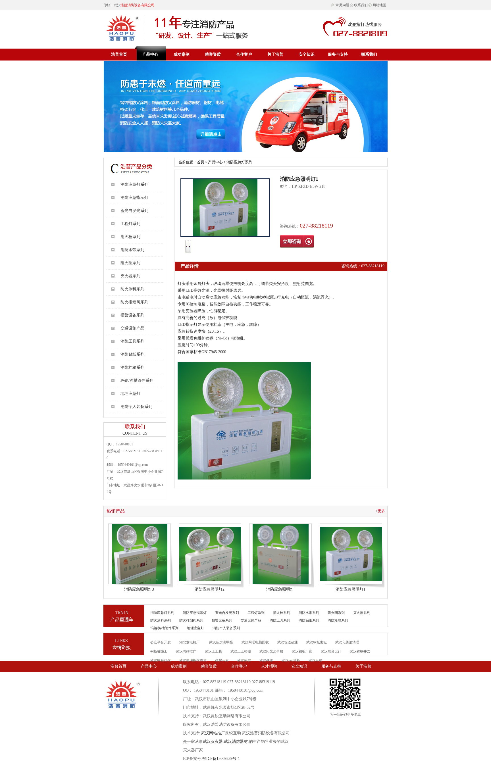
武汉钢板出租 (316, 642)
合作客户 (244, 54)
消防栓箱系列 (132, 367)
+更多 (380, 511)
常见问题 (342, 5)
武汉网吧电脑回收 (255, 642)
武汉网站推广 (186, 651)
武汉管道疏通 (287, 642)
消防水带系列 (132, 250)
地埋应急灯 (130, 393)
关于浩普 (275, 54)
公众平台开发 (160, 642)
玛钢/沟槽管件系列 (136, 380)
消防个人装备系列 (136, 407)
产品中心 (150, 54)
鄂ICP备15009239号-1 (221, 758)
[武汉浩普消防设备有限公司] (178, 26)
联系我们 (361, 5)
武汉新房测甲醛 (221, 642)
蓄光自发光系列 (134, 211)
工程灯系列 (130, 224)
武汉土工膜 (213, 651)
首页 (200, 162)
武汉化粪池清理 (347, 642)
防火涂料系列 (132, 289)
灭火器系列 (130, 276)
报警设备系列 (132, 315)
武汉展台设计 (331, 651)
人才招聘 (269, 666)
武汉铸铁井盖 (360, 651)
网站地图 (379, 5)
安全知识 (307, 54)
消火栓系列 (130, 237)
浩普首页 (119, 54)
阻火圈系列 (130, 263)
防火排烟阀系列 (134, 302)
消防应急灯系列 (134, 184)
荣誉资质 (213, 54)
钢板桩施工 (158, 651)
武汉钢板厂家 (302, 651)
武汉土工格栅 (240, 651)
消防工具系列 (132, 341)
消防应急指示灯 (134, 197)
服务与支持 (338, 54)
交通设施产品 (132, 328)
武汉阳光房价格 (271, 651)
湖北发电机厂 (190, 642)
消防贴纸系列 (132, 354)
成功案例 (182, 54)
